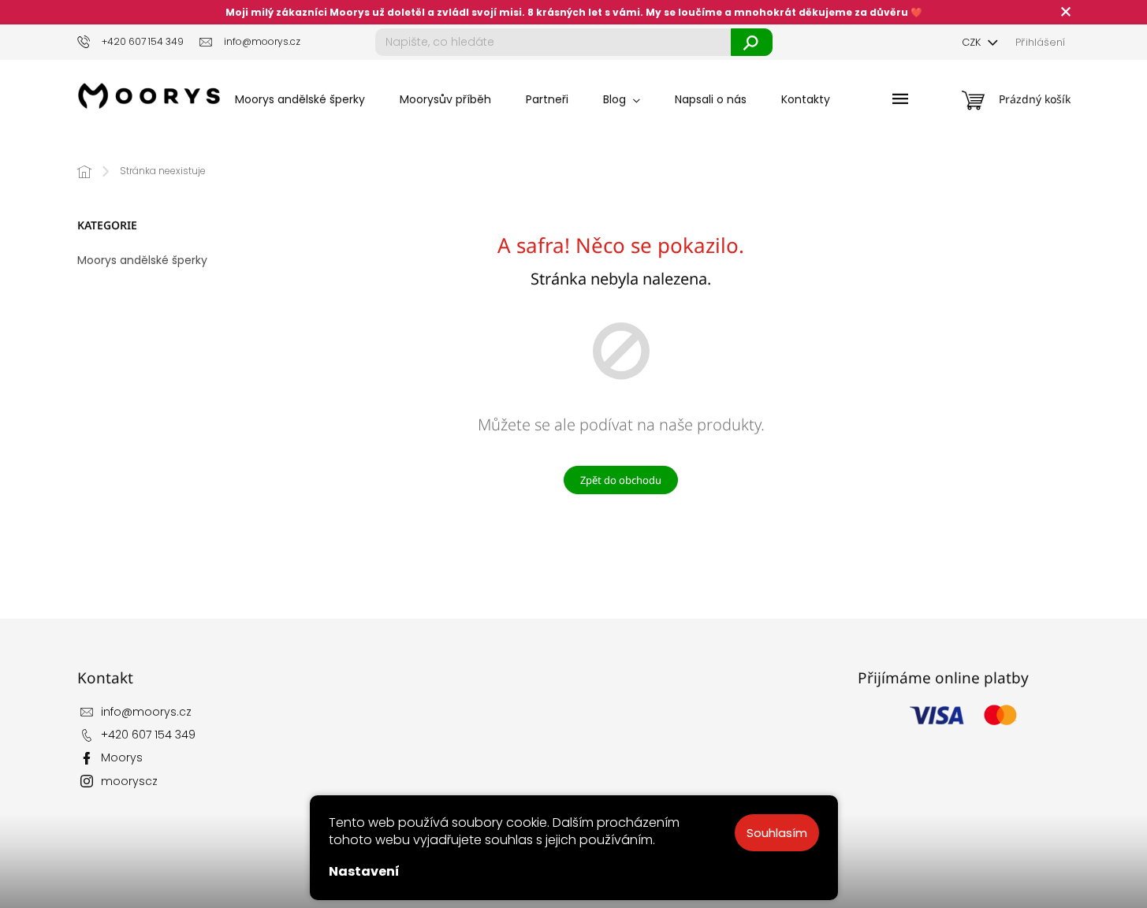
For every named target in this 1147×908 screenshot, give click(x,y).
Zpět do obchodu (620, 480)
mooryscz (129, 781)
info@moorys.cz (146, 712)
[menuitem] (300, 99)
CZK (973, 42)
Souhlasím (777, 832)
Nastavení (364, 871)
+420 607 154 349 (148, 734)
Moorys (122, 757)
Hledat (752, 42)
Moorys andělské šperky (142, 260)
